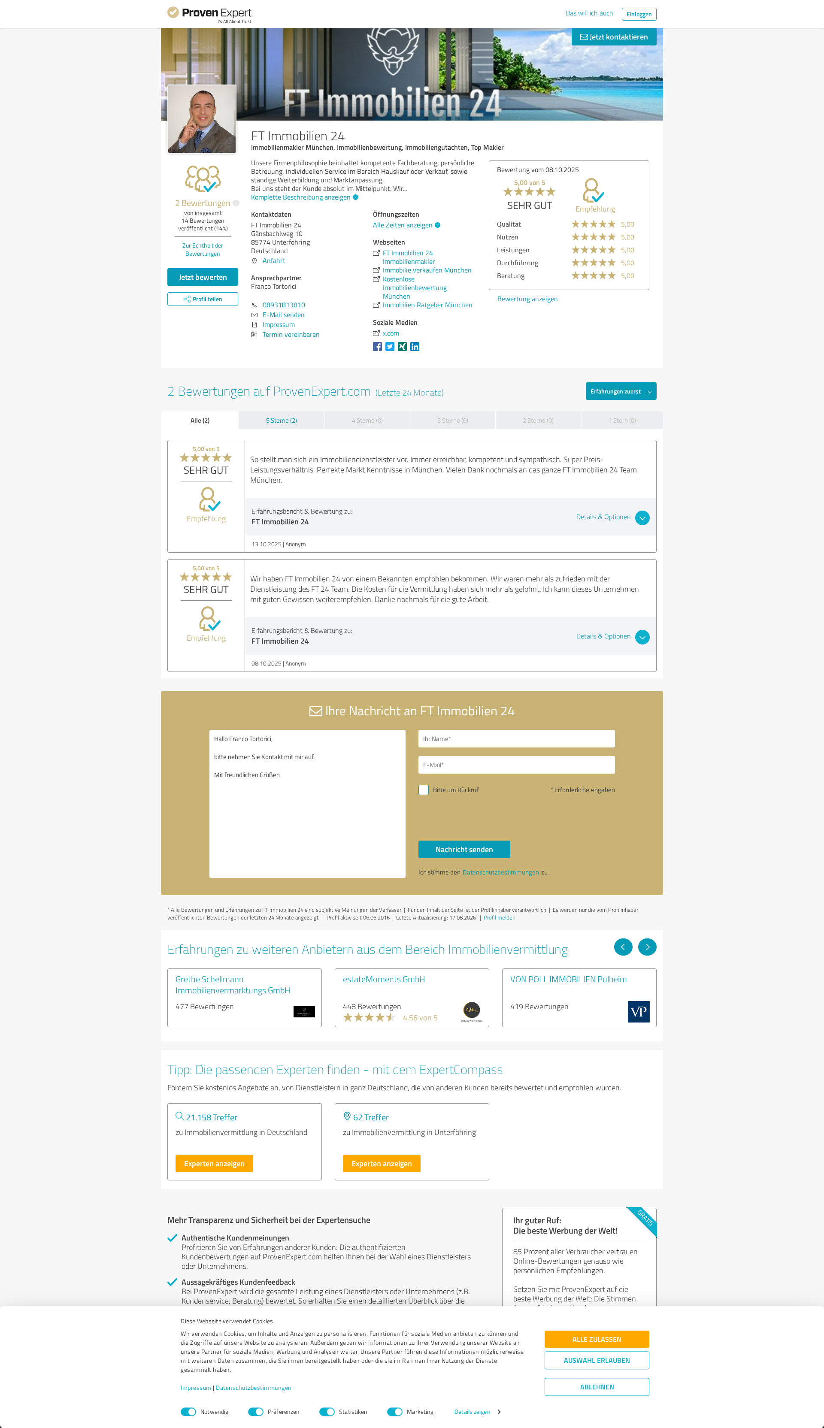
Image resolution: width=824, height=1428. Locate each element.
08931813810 (284, 304)
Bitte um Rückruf (456, 789)
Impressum (196, 1388)
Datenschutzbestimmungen (254, 1388)
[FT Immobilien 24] (202, 119)
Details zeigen (472, 1412)
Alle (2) (200, 420)
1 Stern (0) (622, 420)
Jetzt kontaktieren (618, 36)
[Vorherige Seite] (623, 947)
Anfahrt (274, 260)
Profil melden (499, 917)
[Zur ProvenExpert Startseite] (209, 16)
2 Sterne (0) (538, 420)
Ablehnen (597, 1387)
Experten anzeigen (214, 1163)
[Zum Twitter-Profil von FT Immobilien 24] (391, 350)
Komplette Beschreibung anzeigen (301, 197)
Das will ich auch (589, 13)
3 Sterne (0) (452, 420)
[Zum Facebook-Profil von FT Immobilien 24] (379, 350)
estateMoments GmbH (384, 979)
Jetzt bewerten (203, 276)
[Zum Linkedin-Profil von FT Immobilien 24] (416, 350)
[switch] (256, 1411)
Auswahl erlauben (597, 1360)
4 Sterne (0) (367, 420)
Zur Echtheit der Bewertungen (202, 249)
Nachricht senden (464, 849)
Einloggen (639, 14)
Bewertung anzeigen (527, 298)
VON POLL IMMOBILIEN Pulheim (568, 979)
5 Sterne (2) (281, 420)
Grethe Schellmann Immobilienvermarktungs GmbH (233, 984)
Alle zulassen (597, 1339)
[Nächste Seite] (647, 947)
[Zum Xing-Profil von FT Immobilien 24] (404, 350)
